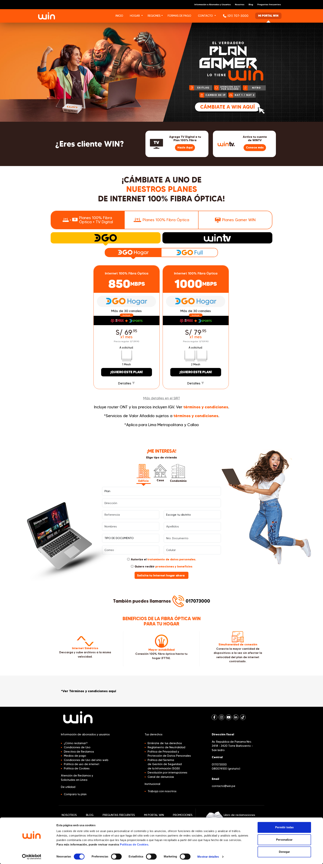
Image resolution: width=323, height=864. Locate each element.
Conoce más (255, 147)
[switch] (116, 857)
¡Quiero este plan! (126, 372)
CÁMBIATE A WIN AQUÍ (227, 107)
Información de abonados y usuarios (85, 734)
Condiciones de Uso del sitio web (86, 760)
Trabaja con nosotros (162, 791)
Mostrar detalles (208, 856)
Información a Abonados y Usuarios (212, 4)
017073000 (198, 601)
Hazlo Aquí (185, 147)
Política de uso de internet (81, 764)
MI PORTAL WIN (154, 815)
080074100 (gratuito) (226, 768)
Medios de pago (75, 755)
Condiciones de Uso (77, 747)
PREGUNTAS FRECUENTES (119, 815)
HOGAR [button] (135, 15)
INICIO (119, 15)
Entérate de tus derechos (165, 743)
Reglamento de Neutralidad (166, 747)
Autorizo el (163, 559)
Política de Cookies (77, 768)
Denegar (284, 851)
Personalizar (284, 839)
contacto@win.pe (223, 786)
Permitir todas (284, 827)
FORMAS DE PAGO (179, 15)
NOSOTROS (69, 815)
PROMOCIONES (183, 815)
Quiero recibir (163, 566)
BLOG (89, 815)
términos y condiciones (205, 407)
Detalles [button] (125, 383)
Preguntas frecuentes (269, 4)
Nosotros (239, 4)
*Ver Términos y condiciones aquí (88, 691)
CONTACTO (205, 15)
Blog (251, 4)
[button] (143, 16)
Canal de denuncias (161, 777)
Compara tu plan (75, 794)
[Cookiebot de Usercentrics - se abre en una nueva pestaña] (31, 857)
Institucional (152, 784)
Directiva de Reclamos (79, 751)
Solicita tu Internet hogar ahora (161, 575)
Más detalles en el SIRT (161, 398)
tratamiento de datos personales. (171, 559)
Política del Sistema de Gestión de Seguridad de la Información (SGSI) (165, 764)
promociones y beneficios (173, 566)
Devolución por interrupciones (167, 772)
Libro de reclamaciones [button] (239, 815)
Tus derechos (153, 734)
